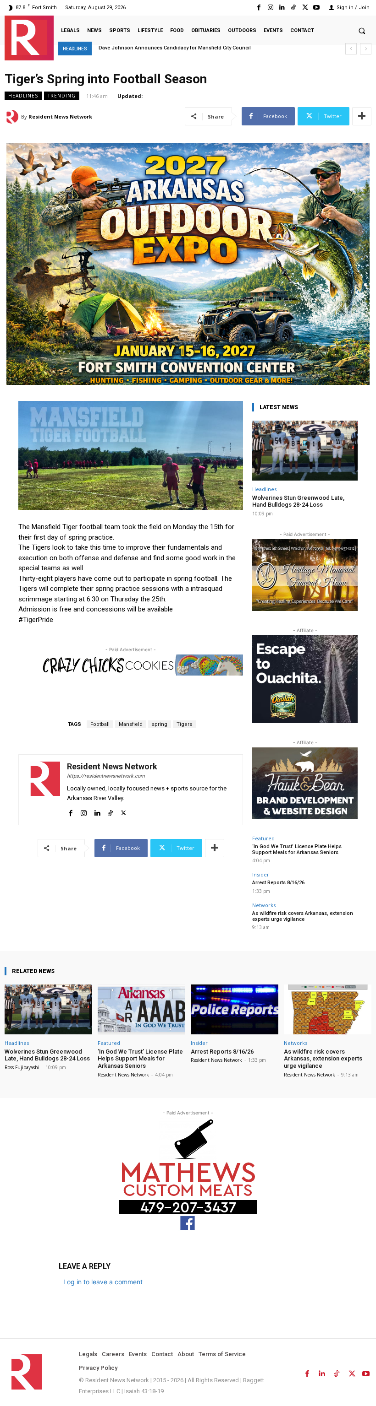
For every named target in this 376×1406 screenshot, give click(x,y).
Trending (62, 95)
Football (100, 724)
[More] (361, 116)
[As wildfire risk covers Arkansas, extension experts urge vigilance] (327, 1009)
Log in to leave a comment (103, 1282)
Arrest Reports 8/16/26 (278, 883)
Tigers (184, 724)
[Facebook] (259, 7)
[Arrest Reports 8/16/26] (234, 1009)
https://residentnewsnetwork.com (106, 776)
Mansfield (131, 724)
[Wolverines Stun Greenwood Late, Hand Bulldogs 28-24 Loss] (305, 451)
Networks (264, 905)
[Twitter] (305, 7)
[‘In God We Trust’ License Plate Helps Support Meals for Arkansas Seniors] (141, 1009)
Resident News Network (60, 116)
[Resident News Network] (29, 37)
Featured (263, 838)
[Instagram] (270, 7)
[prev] (351, 48)
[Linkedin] (282, 7)
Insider (260, 874)
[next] (365, 48)
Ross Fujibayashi (22, 1067)
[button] (361, 30)
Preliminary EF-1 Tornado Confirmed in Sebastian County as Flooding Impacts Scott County (208, 48)
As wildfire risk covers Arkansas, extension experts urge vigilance (302, 916)
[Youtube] (316, 7)
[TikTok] (293, 7)
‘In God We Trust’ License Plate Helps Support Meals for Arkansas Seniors (297, 849)
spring (159, 724)
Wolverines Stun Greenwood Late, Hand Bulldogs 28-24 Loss (298, 501)
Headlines (23, 95)
